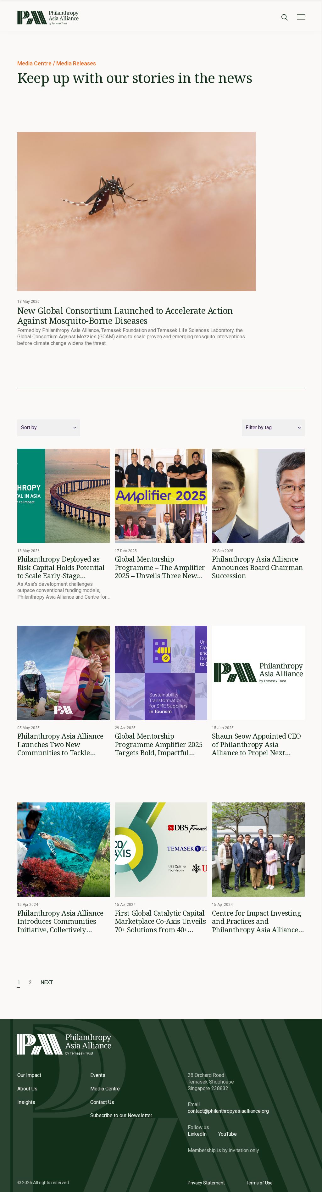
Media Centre (35, 63)
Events (97, 1075)
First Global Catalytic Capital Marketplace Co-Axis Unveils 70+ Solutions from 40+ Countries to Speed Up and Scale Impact (160, 921)
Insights (26, 1102)
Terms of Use (259, 1182)
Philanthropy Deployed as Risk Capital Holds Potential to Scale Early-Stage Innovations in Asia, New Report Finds (61, 567)
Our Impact (29, 1075)
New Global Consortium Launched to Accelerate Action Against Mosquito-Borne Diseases (125, 315)
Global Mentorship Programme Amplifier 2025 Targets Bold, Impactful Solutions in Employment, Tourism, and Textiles (159, 744)
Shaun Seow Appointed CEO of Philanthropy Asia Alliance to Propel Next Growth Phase (256, 744)
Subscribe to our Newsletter (121, 1115)
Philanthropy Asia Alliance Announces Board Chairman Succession (257, 567)
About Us (27, 1089)
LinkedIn (197, 1134)
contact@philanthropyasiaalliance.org (228, 1111)
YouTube (227, 1134)
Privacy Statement (206, 1182)
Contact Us (102, 1102)
